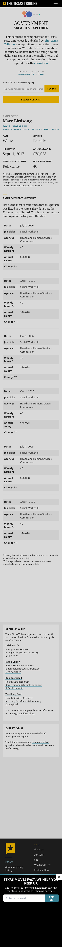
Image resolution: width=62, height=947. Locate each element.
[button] (31, 473)
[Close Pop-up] (59, 877)
